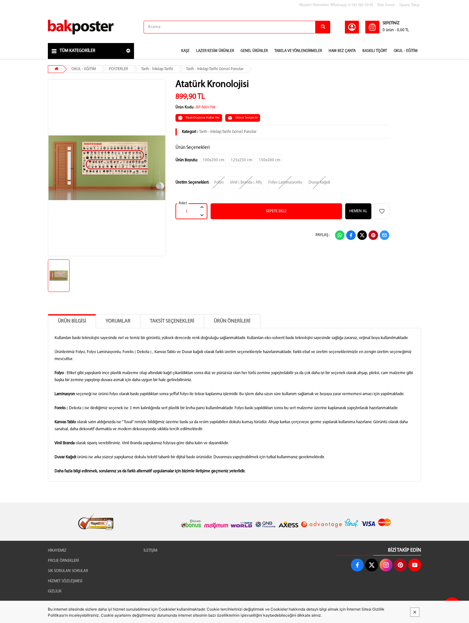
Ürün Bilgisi (72, 321)
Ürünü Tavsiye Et (246, 118)
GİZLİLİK (55, 591)
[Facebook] (351, 235)
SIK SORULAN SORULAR (68, 571)
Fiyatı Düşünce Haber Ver (203, 118)
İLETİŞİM (150, 550)
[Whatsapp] (340, 235)
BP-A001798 (205, 107)
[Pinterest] (373, 235)
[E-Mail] (384, 235)
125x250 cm (241, 160)
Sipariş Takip (409, 5)
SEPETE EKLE (276, 211)
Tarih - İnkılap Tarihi (157, 69)
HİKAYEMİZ (57, 550)
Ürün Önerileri (232, 321)
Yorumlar (118, 321)
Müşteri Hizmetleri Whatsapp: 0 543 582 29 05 (336, 5)
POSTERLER (118, 69)
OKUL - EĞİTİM (83, 69)
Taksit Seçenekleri (172, 321)
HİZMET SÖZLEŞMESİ (65, 581)
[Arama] (323, 27)
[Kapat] (415, 612)
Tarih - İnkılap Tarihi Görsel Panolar (214, 69)
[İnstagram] (386, 565)
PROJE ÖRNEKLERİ (63, 561)
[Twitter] (362, 235)
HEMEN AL (358, 211)
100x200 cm (213, 160)
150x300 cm (269, 160)
